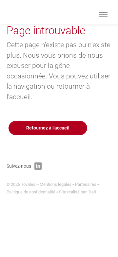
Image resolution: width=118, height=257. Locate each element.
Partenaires (85, 184)
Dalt (92, 191)
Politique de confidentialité (31, 191)
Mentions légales (55, 184)
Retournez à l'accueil (47, 127)
